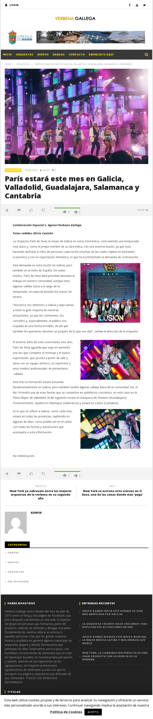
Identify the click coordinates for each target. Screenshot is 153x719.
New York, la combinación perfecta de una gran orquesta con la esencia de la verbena (115, 656)
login (14, 5)
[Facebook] (129, 5)
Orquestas (24, 54)
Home (8, 64)
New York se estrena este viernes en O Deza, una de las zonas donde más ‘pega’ (112, 491)
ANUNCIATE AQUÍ (101, 54)
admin (45, 170)
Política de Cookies (66, 712)
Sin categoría (18, 581)
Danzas (59, 54)
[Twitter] (144, 5)
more (141, 210)
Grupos (43, 54)
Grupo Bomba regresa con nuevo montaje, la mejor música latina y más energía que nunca (114, 640)
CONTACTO (77, 54)
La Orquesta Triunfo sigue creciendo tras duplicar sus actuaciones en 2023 (114, 625)
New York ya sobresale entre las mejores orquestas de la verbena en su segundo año (41, 493)
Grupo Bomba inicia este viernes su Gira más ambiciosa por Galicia (112, 612)
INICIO (7, 54)
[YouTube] (137, 5)
